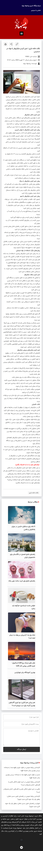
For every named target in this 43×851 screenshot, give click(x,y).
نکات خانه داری (33, 493)
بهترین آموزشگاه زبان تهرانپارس (24, 672)
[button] (21, 33)
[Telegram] (21, 847)
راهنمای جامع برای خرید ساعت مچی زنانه (21, 581)
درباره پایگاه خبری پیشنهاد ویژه (31, 6)
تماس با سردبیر (36, 10)
